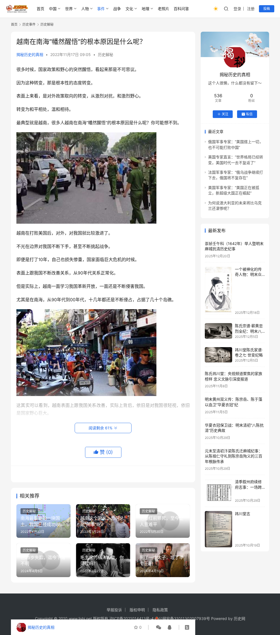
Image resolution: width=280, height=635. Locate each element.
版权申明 (137, 609)
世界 (69, 8)
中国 (53, 8)
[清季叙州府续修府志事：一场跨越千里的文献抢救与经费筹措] (218, 490)
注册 (251, 8)
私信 (249, 114)
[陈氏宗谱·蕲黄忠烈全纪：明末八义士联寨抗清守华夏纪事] (218, 331)
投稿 (266, 9)
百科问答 (181, 8)
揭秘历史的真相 (29, 54)
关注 (225, 114)
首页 (40, 8)
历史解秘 (105, 54)
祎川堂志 (242, 513)
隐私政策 (160, 609)
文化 (129, 8)
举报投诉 (114, 609)
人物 (85, 8)
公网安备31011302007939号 (184, 618)
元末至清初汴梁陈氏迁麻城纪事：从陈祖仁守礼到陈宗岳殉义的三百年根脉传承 (233, 456)
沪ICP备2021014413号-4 (132, 618)
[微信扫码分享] (159, 627)
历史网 (239, 618)
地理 (145, 8)
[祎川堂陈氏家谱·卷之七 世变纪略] (218, 354)
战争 (117, 8)
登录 (237, 8)
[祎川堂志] (218, 529)
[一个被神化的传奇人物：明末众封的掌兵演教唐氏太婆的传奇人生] (218, 291)
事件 (101, 8)
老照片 (163, 8)
